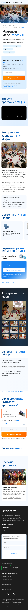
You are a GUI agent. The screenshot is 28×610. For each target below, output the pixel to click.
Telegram (16, 568)
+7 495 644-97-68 (17, 2)
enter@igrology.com (7, 579)
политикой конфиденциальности (18, 604)
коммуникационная (15, 46)
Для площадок (5, 587)
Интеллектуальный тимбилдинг (10, 27)
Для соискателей (6, 589)
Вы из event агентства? (8, 282)
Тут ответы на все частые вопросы (12, 391)
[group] (14, 485)
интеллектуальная (8, 52)
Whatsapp (6, 568)
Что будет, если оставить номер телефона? (12, 275)
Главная (4, 25)
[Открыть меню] (26, 2)
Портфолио (5, 527)
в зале (5, 46)
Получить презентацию (9, 530)
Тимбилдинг (12, 25)
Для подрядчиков (6, 584)
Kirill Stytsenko (9, 606)
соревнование (7, 49)
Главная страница (7, 524)
